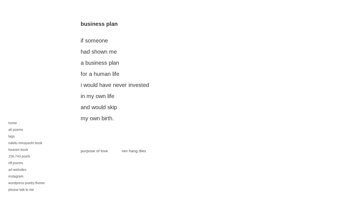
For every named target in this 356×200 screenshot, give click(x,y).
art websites (17, 170)
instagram (15, 176)
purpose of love (94, 151)
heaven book (18, 150)
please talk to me (21, 190)
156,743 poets (19, 156)
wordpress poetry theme (26, 183)
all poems (15, 130)
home (12, 123)
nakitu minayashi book (25, 143)
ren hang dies (134, 151)
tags (11, 136)
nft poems (15, 163)
